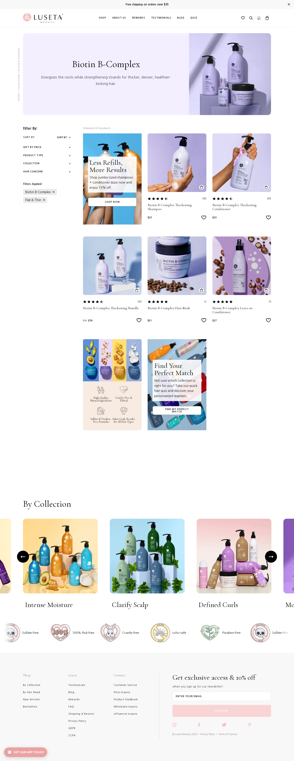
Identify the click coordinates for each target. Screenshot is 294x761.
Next (271, 557)
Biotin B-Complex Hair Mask (169, 308)
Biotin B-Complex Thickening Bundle (111, 308)
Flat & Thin (33, 200)
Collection (31, 163)
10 (269, 301)
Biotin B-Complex (38, 192)
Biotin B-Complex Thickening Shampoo (170, 207)
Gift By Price (32, 147)
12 (205, 301)
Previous (23, 557)
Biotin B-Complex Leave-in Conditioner (232, 310)
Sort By (62, 137)
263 (204, 198)
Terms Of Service (227, 734)
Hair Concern (33, 171)
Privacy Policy (207, 734)
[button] (25, 752)
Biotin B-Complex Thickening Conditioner (234, 207)
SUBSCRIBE (222, 711)
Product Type (33, 155)
